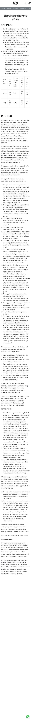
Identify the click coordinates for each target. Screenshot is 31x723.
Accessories (23, 8)
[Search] (25, 3)
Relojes (3, 8)
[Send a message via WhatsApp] (28, 717)
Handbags (15, 8)
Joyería (9, 8)
